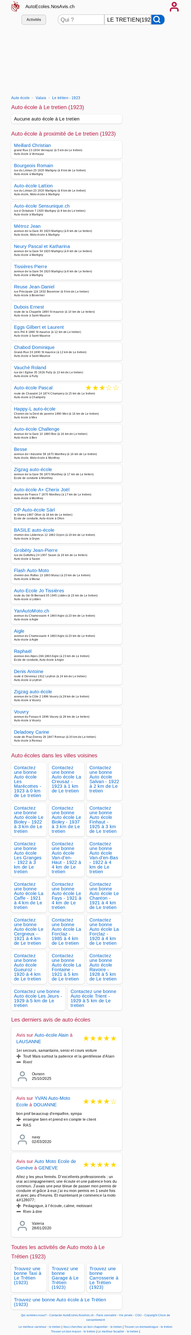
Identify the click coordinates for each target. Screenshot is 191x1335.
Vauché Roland (30, 367)
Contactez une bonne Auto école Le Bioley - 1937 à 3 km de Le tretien (66, 819)
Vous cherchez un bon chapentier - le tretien (92, 1326)
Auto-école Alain (51, 1035)
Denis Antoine (28, 671)
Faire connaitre (106, 1315)
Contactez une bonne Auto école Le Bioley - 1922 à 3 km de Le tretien (28, 819)
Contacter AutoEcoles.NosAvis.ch (71, 1315)
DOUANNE (45, 1104)
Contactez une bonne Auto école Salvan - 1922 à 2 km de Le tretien (104, 779)
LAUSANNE (28, 1041)
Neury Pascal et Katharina (42, 246)
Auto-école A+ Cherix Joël (41, 490)
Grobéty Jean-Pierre (36, 550)
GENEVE (48, 1167)
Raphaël (22, 651)
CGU (138, 1315)
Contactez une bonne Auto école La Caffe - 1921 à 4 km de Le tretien (28, 896)
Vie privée (126, 1315)
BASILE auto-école (34, 530)
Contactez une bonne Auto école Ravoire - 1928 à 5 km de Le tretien (102, 967)
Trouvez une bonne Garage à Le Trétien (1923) (65, 1278)
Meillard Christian (32, 145)
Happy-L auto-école (35, 409)
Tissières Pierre (30, 266)
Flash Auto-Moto (31, 570)
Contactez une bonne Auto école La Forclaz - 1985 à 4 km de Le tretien (66, 931)
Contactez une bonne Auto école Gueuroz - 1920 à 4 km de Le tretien (27, 967)
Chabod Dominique (34, 347)
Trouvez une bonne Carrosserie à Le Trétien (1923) (103, 1278)
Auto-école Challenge (36, 429)
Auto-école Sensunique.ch (42, 206)
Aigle (19, 631)
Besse (20, 449)
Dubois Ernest (29, 307)
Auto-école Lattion (33, 186)
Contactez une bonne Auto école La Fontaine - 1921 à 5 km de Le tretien (66, 967)
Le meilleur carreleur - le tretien (40, 1326)
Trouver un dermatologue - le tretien (148, 1326)
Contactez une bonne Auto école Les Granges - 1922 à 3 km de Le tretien (28, 857)
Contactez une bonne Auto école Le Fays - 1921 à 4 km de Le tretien (66, 896)
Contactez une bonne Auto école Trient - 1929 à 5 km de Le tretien (93, 998)
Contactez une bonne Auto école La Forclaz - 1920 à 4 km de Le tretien (104, 931)
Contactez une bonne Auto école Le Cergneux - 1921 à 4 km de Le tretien (28, 931)
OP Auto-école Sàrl (34, 510)
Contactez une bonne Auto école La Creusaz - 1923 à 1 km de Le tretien (66, 779)
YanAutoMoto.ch (31, 611)
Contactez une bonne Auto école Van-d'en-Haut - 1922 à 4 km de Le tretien (66, 857)
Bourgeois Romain (33, 165)
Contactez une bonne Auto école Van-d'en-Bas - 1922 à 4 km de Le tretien (103, 857)
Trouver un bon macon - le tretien (73, 1331)
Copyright (150, 1315)
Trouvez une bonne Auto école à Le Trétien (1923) (60, 1302)
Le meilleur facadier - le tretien (118, 1331)
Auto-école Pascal (33, 388)
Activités (34, 20)
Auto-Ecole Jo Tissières (39, 591)
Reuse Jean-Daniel (34, 287)
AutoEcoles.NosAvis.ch (50, 6)
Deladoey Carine (31, 732)
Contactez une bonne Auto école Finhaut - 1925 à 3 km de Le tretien (102, 819)
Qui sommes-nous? (34, 1315)
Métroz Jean (27, 226)
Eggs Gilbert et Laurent (39, 327)
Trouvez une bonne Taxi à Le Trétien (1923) (27, 1275)
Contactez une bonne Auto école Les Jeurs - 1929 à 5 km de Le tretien (38, 998)
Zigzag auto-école (33, 469)
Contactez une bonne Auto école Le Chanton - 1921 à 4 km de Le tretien (104, 896)
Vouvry (21, 712)
